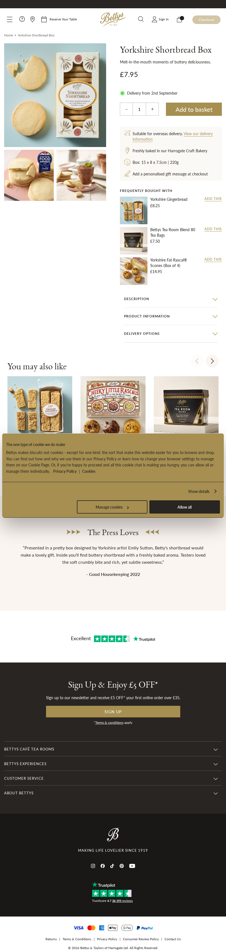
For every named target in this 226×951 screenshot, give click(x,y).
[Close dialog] (212, 845)
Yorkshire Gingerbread (168, 199)
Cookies (88, 471)
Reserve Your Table (63, 19)
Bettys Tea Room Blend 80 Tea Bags (172, 232)
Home (8, 35)
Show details (198, 491)
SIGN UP (165, 916)
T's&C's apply (157, 934)
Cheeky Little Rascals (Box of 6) (110, 602)
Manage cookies (109, 507)
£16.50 (110, 611)
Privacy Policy (65, 471)
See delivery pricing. (183, 934)
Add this (213, 199)
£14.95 (156, 271)
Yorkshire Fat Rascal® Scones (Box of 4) (168, 262)
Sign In (164, 19)
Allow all (184, 507)
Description (136, 298)
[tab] (171, 299)
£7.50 (155, 241)
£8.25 (155, 205)
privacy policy (135, 934)
